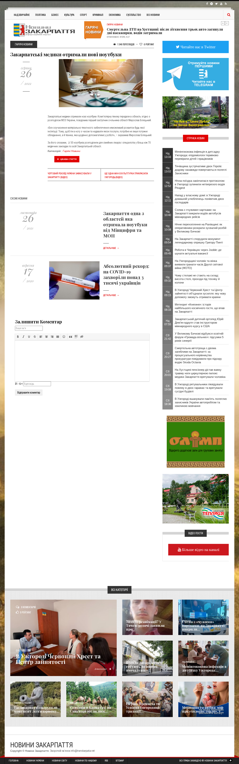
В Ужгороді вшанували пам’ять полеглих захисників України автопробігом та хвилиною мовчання (201, 402)
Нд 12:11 (167, 198)
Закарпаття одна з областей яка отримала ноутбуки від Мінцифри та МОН (125, 224)
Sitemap (120, 760)
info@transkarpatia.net (83, 750)
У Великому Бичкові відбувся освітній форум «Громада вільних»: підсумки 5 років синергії (199, 337)
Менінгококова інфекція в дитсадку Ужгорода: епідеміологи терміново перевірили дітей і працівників (197, 155)
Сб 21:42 (167, 337)
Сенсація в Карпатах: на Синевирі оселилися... (90, 709)
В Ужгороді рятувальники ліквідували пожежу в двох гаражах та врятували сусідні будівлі (199, 388)
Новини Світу (59, 760)
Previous (223, 23)
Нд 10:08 (167, 227)
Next (227, 23)
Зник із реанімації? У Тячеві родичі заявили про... (145, 625)
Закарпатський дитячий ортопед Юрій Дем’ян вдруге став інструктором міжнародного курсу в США (199, 322)
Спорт (83, 15)
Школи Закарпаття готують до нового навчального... (142, 666)
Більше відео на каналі (200, 550)
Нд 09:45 (167, 251)
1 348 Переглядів (125, 44)
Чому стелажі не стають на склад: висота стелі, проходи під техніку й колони (197, 279)
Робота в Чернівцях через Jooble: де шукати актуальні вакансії (198, 251)
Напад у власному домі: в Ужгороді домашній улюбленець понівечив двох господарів (199, 199)
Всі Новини (153, 15)
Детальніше (111, 248)
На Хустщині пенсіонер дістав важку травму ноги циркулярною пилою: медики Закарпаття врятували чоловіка (200, 373)
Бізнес (55, 15)
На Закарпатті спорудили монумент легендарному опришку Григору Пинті (199, 240)
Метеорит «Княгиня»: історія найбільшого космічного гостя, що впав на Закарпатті (200, 308)
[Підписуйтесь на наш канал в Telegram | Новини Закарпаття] (195, 73)
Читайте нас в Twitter (197, 47)
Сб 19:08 (167, 387)
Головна (13, 760)
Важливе (73, 703)
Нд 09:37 (167, 264)
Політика (40, 15)
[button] (18, 336)
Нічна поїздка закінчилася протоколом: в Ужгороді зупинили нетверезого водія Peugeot (200, 184)
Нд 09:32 (167, 278)
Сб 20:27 (167, 355)
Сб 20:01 (167, 373)
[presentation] (17, 337)
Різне (184, 703)
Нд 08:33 (167, 308)
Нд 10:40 (167, 213)
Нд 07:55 (167, 322)
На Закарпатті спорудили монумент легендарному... (36, 709)
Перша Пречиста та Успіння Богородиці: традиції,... (143, 707)
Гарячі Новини (71, 150)
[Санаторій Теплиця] (195, 498)
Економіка (115, 15)
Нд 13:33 (167, 155)
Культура (69, 15)
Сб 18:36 (167, 402)
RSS (106, 760)
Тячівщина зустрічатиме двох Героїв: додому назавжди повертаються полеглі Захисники (200, 170)
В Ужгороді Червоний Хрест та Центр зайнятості (58, 658)
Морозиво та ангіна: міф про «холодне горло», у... (203, 709)
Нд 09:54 (167, 240)
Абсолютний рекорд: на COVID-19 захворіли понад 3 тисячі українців (126, 274)
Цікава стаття (68, 159)
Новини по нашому (22, 703)
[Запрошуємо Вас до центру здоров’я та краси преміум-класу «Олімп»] (196, 441)
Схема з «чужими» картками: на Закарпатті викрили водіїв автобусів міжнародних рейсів (198, 213)
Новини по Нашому (86, 760)
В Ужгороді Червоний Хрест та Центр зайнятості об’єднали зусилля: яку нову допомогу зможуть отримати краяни (200, 293)
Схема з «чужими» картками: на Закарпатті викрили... (203, 625)
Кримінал (98, 15)
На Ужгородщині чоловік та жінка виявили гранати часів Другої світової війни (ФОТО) (199, 264)
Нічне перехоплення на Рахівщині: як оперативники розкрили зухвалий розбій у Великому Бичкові (200, 228)
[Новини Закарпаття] (46, 30)
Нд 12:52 (167, 184)
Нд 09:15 (167, 293)
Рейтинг (149, 44)
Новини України (35, 760)
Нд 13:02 (167, 169)
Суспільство (133, 15)
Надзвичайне (22, 15)
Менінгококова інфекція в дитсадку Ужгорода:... (204, 668)
